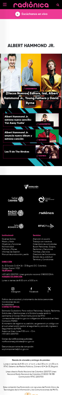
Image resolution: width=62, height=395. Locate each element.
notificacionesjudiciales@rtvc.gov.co (18, 342)
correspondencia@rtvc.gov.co (15, 319)
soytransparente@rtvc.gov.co (15, 349)
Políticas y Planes (9, 249)
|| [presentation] (6, 59)
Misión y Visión (8, 242)
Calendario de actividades (45, 244)
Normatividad (8, 247)
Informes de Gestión (11, 252)
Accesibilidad (8, 305)
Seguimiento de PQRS (11, 329)
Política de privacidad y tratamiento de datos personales (27, 299)
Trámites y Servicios (41, 252)
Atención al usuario (41, 239)
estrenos (42, 140)
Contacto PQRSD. (10, 321)
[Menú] (5, 4)
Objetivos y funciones (11, 244)
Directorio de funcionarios (44, 254)
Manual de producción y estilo (15, 254)
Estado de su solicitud (42, 257)
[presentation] (4, 81)
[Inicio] (31, 3)
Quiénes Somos (9, 239)
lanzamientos (31, 89)
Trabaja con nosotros (42, 242)
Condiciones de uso (10, 302)
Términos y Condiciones (43, 260)
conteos (42, 156)
